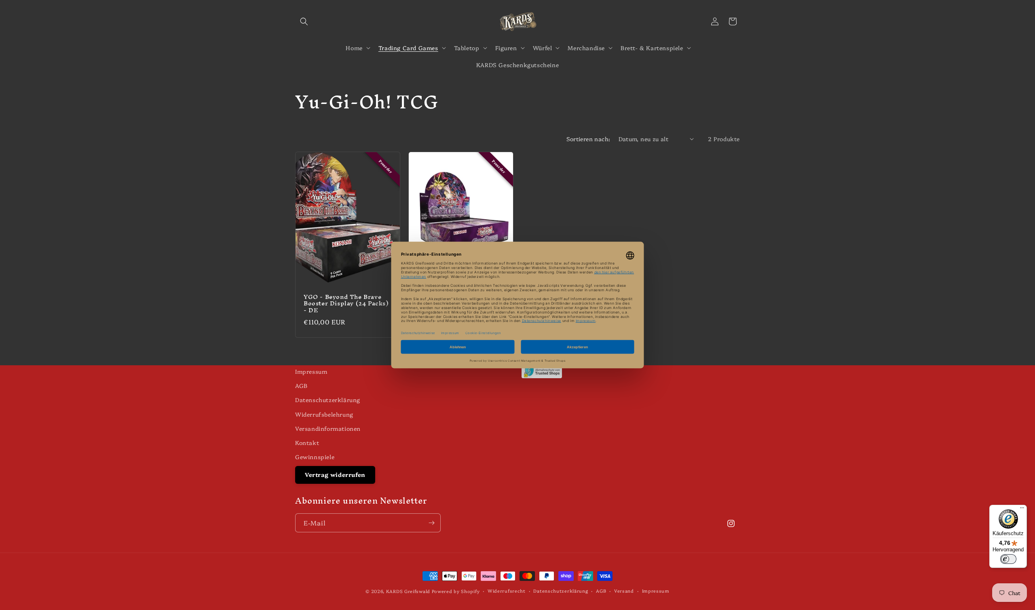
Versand (624, 591)
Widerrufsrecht (507, 591)
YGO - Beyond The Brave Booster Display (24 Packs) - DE (346, 303)
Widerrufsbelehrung (324, 414)
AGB (301, 385)
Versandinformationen (328, 428)
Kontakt (307, 442)
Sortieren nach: (588, 139)
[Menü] (1022, 510)
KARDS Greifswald (408, 591)
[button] (304, 21)
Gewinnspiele (314, 457)
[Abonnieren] (431, 522)
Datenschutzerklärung (327, 400)
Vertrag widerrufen (335, 474)
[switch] (1008, 559)
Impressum (311, 371)
